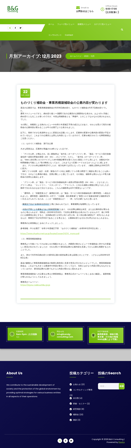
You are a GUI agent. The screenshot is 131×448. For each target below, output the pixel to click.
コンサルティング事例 (82, 389)
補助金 (76, 414)
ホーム (51, 24)
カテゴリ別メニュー (102, 24)
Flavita (121, 442)
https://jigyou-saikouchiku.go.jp (35, 285)
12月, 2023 (25, 92)
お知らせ (77, 384)
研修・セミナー (79, 403)
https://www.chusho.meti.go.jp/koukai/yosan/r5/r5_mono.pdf (49, 233)
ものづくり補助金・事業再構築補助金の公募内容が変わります (64, 102)
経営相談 (77, 409)
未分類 (76, 398)
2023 (86, 56)
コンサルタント (55, 35)
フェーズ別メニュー (65, 24)
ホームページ (75, 56)
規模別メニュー (84, 24)
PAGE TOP (125, 432)
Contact (69, 35)
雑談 (75, 420)
